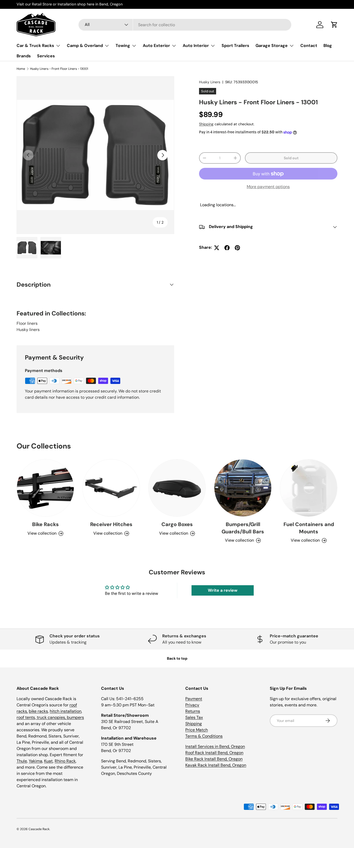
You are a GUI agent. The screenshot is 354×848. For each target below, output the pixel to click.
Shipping (206, 124)
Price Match (196, 730)
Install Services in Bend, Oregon (215, 746)
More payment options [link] (268, 187)
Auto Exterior (156, 45)
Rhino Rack (65, 761)
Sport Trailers (235, 45)
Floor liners (27, 323)
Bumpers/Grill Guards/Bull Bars (243, 528)
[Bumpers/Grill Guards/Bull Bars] (242, 487)
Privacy (192, 705)
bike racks (38, 711)
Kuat (48, 761)
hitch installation (65, 711)
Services (46, 56)
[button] (334, 24)
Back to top (177, 658)
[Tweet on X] (216, 248)
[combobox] (185, 25)
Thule (22, 761)
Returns (192, 711)
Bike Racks (45, 524)
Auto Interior (196, 45)
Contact (308, 45)
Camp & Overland (85, 45)
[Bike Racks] (45, 487)
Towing (123, 45)
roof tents (26, 717)
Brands (24, 56)
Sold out (291, 158)
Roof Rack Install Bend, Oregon (214, 752)
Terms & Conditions (204, 736)
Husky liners (28, 329)
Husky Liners (209, 82)
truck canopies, (51, 717)
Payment (193, 698)
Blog (327, 45)
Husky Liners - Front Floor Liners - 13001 (59, 69)
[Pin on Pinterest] (237, 248)
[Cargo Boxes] (177, 487)
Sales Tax (194, 717)
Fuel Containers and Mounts (309, 528)
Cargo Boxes (177, 524)
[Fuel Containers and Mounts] (308, 487)
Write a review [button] (222, 590)
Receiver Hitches (111, 524)
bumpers (75, 717)
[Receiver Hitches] (111, 487)
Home (21, 69)
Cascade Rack (39, 829)
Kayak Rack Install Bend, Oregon (215, 765)
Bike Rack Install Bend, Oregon (214, 759)
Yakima (35, 761)
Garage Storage (272, 45)
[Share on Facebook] (227, 248)
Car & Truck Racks (35, 45)
